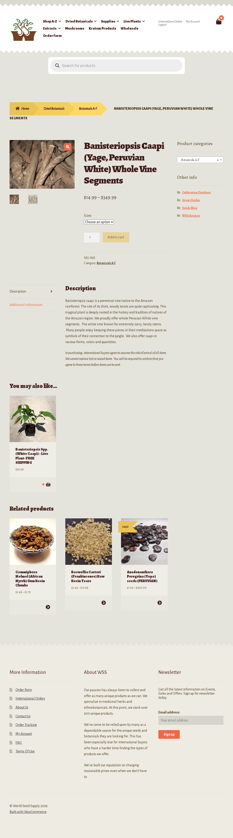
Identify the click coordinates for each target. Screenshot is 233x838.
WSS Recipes (191, 216)
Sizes (87, 215)
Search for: (209, 21)
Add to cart (116, 237)
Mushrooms (74, 28)
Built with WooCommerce (28, 812)
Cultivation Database (196, 192)
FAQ (18, 742)
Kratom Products (102, 28)
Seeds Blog (189, 208)
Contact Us (22, 716)
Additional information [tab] (26, 305)
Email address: (169, 712)
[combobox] (200, 160)
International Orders (170, 21)
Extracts (50, 28)
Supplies (108, 21)
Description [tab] (18, 291)
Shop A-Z (50, 21)
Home (25, 108)
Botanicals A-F (88, 108)
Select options (48, 607)
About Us (21, 707)
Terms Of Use (25, 751)
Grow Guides (191, 200)
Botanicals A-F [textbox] (199, 160)
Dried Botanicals (79, 21)
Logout (162, 24)
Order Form (52, 36)
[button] (67, 146)
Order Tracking (26, 725)
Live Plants (132, 21)
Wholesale (129, 28)
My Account (193, 21)
